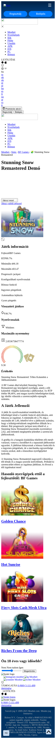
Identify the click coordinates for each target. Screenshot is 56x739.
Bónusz (11, 54)
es (2, 91)
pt (2, 83)
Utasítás (11, 43)
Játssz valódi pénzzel (11, 203)
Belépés (40, 14)
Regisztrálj (15, 14)
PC (9, 51)
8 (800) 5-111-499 (26, 685)
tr (2, 105)
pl (2, 85)
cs (2, 102)
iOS (9, 49)
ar (2, 99)
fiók (9, 37)
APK (10, 46)
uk (2, 77)
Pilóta (10, 40)
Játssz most (8, 200)
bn (2, 88)
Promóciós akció (13, 109)
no (2, 96)
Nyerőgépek (13, 35)
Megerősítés (29, 671)
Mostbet (11, 32)
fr (2, 94)
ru (2, 74)
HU (6, 733)
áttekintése (6, 688)
